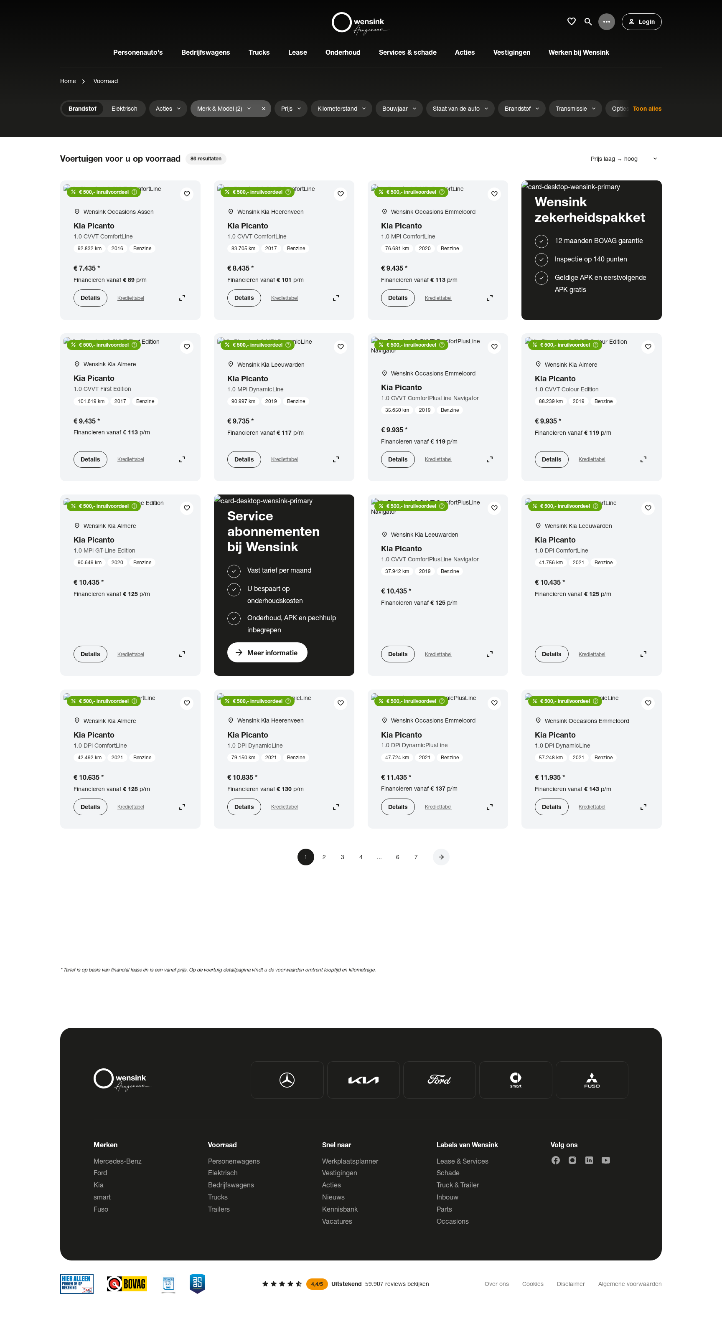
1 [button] (306, 856)
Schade (448, 1173)
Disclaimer (571, 1283)
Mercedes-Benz (118, 1161)
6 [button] (397, 856)
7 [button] (416, 856)
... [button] (379, 856)
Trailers (219, 1209)
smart (102, 1197)
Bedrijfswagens (231, 1185)
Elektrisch (223, 1173)
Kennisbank (340, 1209)
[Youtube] (606, 1160)
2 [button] (324, 856)
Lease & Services (462, 1161)
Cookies (533, 1283)
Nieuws (333, 1197)
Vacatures (337, 1221)
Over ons (497, 1283)
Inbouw (447, 1197)
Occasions (453, 1221)
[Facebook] (556, 1160)
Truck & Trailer (458, 1185)
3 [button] (342, 856)
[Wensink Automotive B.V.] (361, 21)
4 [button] (361, 856)
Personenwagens (234, 1161)
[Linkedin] (589, 1160)
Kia (99, 1185)
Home (68, 80)
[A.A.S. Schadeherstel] (198, 1284)
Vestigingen (339, 1173)
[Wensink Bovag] (127, 1284)
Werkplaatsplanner (350, 1161)
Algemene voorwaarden (630, 1283)
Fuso (101, 1209)
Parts (444, 1209)
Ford (100, 1173)
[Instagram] (572, 1160)
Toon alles (647, 108)
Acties (331, 1185)
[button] (441, 857)
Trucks (218, 1197)
